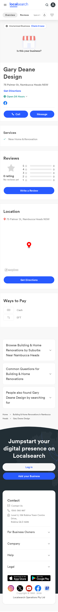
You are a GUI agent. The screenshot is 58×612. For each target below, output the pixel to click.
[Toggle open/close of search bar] (47, 5)
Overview (10, 15)
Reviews (24, 15)
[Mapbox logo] (11, 270)
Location (38, 15)
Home (5, 414)
